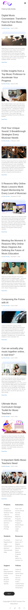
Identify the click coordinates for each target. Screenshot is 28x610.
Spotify (6, 584)
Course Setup (19, 510)
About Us (18, 558)
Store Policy (19, 573)
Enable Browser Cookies (6, 580)
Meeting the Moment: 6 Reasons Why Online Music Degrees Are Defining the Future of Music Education (14, 247)
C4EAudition (8, 517)
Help (16, 531)
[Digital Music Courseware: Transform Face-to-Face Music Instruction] (14, 38)
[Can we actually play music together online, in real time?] (14, 367)
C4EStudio (7, 519)
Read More (4, 62)
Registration (8, 542)
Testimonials (8, 550)
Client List (18, 540)
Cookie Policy (19, 584)
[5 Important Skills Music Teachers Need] (14, 476)
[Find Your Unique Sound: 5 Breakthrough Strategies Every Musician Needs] (14, 150)
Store (17, 550)
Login (17, 529)
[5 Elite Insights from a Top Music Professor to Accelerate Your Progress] (14, 93)
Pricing (6, 529)
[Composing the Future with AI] (14, 315)
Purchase (7, 540)
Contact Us (19, 560)
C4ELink (6, 515)
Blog (16, 556)
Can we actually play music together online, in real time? (13, 351)
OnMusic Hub (8, 513)
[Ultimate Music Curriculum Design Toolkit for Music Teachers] (14, 426)
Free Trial (18, 508)
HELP (9, 593)
